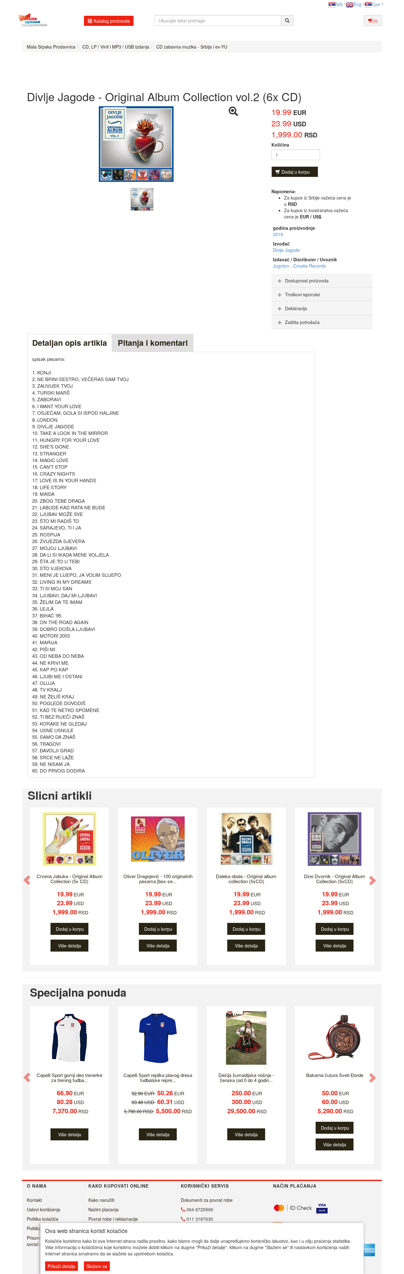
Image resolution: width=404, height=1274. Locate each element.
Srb (339, 4)
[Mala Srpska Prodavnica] (31, 20)
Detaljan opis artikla (69, 342)
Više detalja (69, 945)
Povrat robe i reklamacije (113, 1219)
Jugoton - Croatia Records (299, 266)
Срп (376, 4)
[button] (27, 880)
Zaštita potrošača (302, 322)
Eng (357, 4)
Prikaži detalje (61, 1266)
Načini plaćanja (103, 1209)
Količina (280, 145)
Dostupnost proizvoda (307, 280)
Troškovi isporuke (302, 294)
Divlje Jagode (286, 250)
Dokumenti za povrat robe (207, 1200)
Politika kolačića (42, 1219)
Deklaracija (296, 308)
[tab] (321, 280)
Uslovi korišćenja (43, 1209)
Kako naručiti (101, 1200)
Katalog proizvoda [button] (112, 21)
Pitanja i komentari (153, 342)
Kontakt (34, 1200)
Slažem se (96, 1266)
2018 (278, 234)
